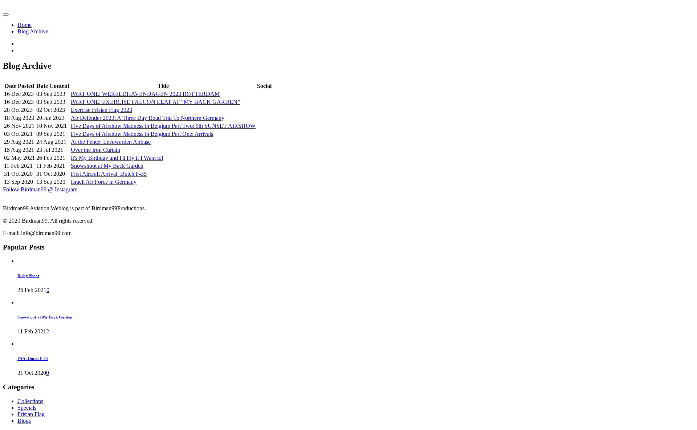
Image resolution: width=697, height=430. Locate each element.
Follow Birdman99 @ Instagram (40, 189)
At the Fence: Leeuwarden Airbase (111, 142)
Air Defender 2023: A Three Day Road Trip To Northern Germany (147, 118)
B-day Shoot (28, 275)
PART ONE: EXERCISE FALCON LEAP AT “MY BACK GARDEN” (155, 102)
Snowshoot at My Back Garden (107, 166)
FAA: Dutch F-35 (32, 358)
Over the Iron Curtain (95, 150)
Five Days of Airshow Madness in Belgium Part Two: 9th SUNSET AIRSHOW (163, 126)
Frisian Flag (31, 414)
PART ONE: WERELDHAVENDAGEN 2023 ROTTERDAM (145, 94)
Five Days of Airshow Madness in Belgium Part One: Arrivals (142, 134)
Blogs (24, 421)
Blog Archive (32, 31)
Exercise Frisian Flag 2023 (101, 110)
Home (24, 25)
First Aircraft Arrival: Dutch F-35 (109, 174)
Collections (30, 401)
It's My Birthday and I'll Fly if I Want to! (117, 158)
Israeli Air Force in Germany (103, 182)
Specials (26, 408)
